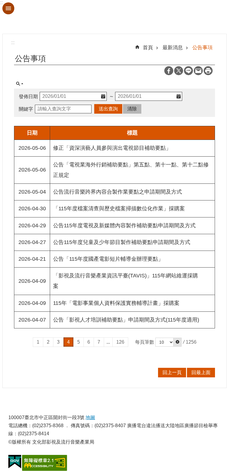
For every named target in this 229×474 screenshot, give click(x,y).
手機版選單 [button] (8, 8)
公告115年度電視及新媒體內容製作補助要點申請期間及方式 (124, 225)
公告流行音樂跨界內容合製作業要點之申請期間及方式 (117, 192)
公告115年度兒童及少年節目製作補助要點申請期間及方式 (121, 242)
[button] (177, 342)
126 (120, 342)
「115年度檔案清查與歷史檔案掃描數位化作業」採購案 (119, 208)
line (188, 70)
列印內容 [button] (208, 70)
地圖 (90, 417)
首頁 (148, 47)
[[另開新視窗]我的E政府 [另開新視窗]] (14, 462)
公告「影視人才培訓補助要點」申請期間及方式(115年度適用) (126, 320)
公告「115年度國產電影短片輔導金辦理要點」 (108, 259)
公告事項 (202, 47)
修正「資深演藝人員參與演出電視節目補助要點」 (112, 148)
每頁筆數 (144, 342)
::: (13, 42)
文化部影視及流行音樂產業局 (114, 17)
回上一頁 (172, 372)
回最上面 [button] (201, 372)
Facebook (168, 70)
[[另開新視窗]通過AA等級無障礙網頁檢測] (44, 463)
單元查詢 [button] (19, 84)
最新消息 (173, 47)
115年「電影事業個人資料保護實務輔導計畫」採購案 (116, 303)
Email (198, 70)
